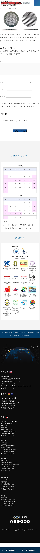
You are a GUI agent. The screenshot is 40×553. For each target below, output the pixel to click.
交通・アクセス (8, 388)
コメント (4, 61)
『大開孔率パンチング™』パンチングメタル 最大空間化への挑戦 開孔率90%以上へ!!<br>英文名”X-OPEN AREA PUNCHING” (19, 38)
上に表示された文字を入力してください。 (16, 120)
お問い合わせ (25, 335)
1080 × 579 (30, 41)
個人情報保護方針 (7, 332)
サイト (2, 96)
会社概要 (16, 335)
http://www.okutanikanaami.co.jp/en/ (17, 386)
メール (3, 89)
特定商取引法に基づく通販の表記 (24, 332)
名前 (2, 82)
